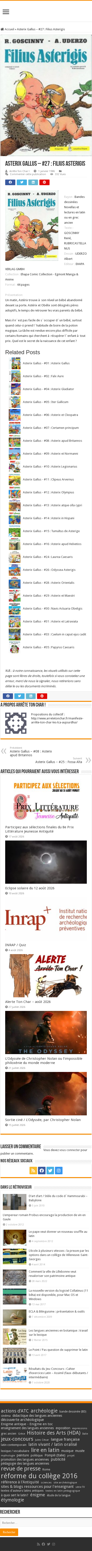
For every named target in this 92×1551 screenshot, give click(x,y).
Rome (46, 1469)
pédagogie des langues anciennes (25, 1463)
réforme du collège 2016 (39, 1476)
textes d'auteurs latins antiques (22, 1490)
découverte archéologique (22, 1419)
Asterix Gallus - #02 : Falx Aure (43, 376)
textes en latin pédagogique (63, 1490)
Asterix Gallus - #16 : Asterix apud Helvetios (52, 544)
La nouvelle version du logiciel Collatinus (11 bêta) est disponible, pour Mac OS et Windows (58, 1295)
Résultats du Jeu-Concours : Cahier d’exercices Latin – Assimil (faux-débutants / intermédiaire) (58, 1373)
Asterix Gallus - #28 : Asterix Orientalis (48, 582)
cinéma (6, 1415)
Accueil (9, 29)
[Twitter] (50, 1170)
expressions (79, 1428)
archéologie (44, 1411)
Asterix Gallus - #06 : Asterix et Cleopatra (50, 415)
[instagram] (59, 1170)
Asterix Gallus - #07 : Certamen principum (51, 428)
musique (67, 1451)
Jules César (42, 1439)
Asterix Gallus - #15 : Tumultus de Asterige (51, 531)
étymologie (12, 1500)
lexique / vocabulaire (15, 1451)
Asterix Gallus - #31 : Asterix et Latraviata (50, 621)
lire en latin (45, 1450)
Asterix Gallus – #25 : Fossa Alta (58, 760)
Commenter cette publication (28, 174)
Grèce (21, 1433)
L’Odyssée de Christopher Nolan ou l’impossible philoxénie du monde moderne (43, 1060)
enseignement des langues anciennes (27, 1428)
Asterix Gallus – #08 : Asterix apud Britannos (31, 751)
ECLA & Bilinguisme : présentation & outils (57, 1311)
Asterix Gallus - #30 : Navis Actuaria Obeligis (52, 608)
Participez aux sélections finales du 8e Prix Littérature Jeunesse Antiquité (39, 829)
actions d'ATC (15, 1411)
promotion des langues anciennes (25, 1459)
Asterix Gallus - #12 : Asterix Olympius (48, 492)
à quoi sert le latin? (14, 1495)
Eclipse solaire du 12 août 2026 (29, 888)
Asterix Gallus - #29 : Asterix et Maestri (49, 595)
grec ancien (8, 1433)
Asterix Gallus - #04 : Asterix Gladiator (48, 389)
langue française (65, 1439)
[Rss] (33, 1170)
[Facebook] (42, 1170)
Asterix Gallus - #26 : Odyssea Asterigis (49, 570)
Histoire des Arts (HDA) (53, 1433)
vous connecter (69, 1150)
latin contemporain (13, 1445)
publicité (58, 1459)
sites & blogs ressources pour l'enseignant (37, 1486)
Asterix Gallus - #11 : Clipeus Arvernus (48, 479)
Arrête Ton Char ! (19, 171)
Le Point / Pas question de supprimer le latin (58, 1349)
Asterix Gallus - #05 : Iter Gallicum (45, 402)
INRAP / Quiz (15, 945)
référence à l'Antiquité (20, 1482)
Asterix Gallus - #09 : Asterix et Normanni (50, 453)
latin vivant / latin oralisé (52, 1444)
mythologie (8, 1455)
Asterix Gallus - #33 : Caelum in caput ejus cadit (54, 634)
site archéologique (65, 1482)
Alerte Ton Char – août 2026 (28, 1002)
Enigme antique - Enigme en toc (27, 1424)
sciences (46, 1482)
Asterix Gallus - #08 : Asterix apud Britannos (52, 440)
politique (37, 1455)
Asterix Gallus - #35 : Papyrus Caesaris (48, 647)
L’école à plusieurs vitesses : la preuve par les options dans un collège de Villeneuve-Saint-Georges (59, 1255)
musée (79, 1451)
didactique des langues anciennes (37, 1415)
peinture (23, 1455)
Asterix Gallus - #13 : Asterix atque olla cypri (52, 505)
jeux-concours (17, 1439)
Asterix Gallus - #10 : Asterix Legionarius (50, 466)
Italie (85, 1433)
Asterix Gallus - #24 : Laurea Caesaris (48, 557)
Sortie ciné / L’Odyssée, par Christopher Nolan (43, 1120)
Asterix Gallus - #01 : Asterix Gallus (46, 363)
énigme (37, 1494)
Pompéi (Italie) (55, 1455)
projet (71, 1455)
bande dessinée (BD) (72, 1411)
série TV (80, 1487)
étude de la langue (58, 1495)
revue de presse (21, 1468)
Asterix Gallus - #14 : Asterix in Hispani (48, 518)
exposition (63, 1428)
